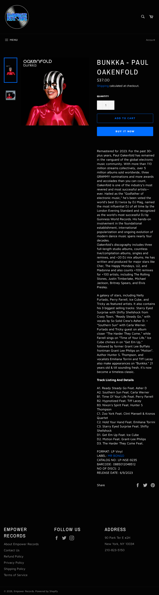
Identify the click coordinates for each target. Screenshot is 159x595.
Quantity (103, 96)
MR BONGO (116, 455)
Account (150, 39)
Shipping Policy (14, 568)
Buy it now (125, 131)
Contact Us (11, 550)
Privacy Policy (14, 562)
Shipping (103, 85)
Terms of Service (16, 575)
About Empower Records (21, 544)
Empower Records (24, 591)
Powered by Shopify (46, 591)
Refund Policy (13, 556)
